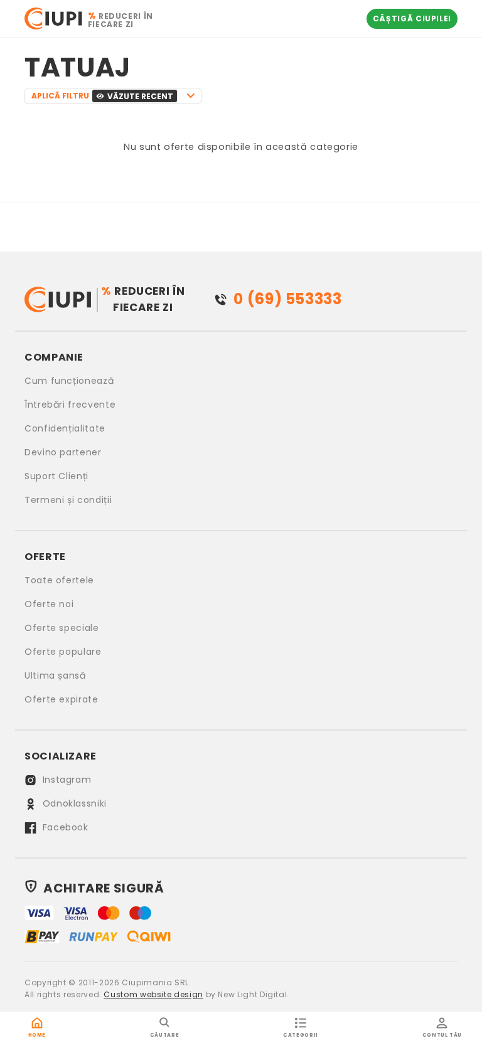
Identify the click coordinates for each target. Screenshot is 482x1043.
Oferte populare (63, 651)
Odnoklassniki (73, 803)
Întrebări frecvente (69, 404)
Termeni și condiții (68, 500)
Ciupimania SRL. (156, 982)
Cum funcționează (69, 380)
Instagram (65, 779)
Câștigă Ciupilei (412, 18)
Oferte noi (48, 604)
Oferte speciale (61, 628)
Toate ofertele (59, 580)
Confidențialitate (64, 428)
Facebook (64, 827)
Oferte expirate (61, 699)
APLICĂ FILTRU (102, 96)
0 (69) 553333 (287, 299)
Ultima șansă (55, 675)
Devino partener (63, 452)
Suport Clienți (56, 476)
